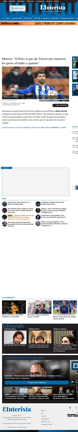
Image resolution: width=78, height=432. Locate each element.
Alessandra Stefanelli (10, 105)
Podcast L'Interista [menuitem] (67, 18)
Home (5, 1)
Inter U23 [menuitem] (37, 18)
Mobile (43, 410)
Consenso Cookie (46, 424)
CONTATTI (49, 1)
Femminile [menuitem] (54, 18)
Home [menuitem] (8, 18)
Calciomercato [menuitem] (17, 18)
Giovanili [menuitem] (46, 18)
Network (12, 1)
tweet (63, 100)
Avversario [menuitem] (28, 18)
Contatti (44, 416)
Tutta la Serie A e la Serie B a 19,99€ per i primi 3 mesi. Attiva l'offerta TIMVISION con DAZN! (34, 127)
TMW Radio (30, 1)
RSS (42, 413)
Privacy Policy (45, 421)
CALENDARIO (40, 1)
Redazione (20, 1)
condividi (53, 100)
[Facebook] (70, 408)
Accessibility (45, 419)
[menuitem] (2, 18)
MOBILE (56, 1)
